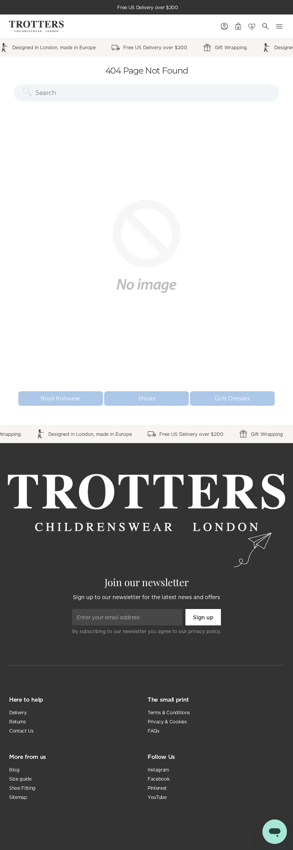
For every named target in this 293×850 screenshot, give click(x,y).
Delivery (17, 712)
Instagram (158, 770)
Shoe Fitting (22, 788)
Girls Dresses (232, 398)
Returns (17, 722)
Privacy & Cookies (167, 722)
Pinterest (157, 788)
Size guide (20, 779)
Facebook (158, 779)
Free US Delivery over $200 (147, 7)
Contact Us (21, 731)
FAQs (153, 731)
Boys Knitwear (60, 398)
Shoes (146, 398)
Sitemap (18, 797)
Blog (14, 770)
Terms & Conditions (169, 712)
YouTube (157, 797)
